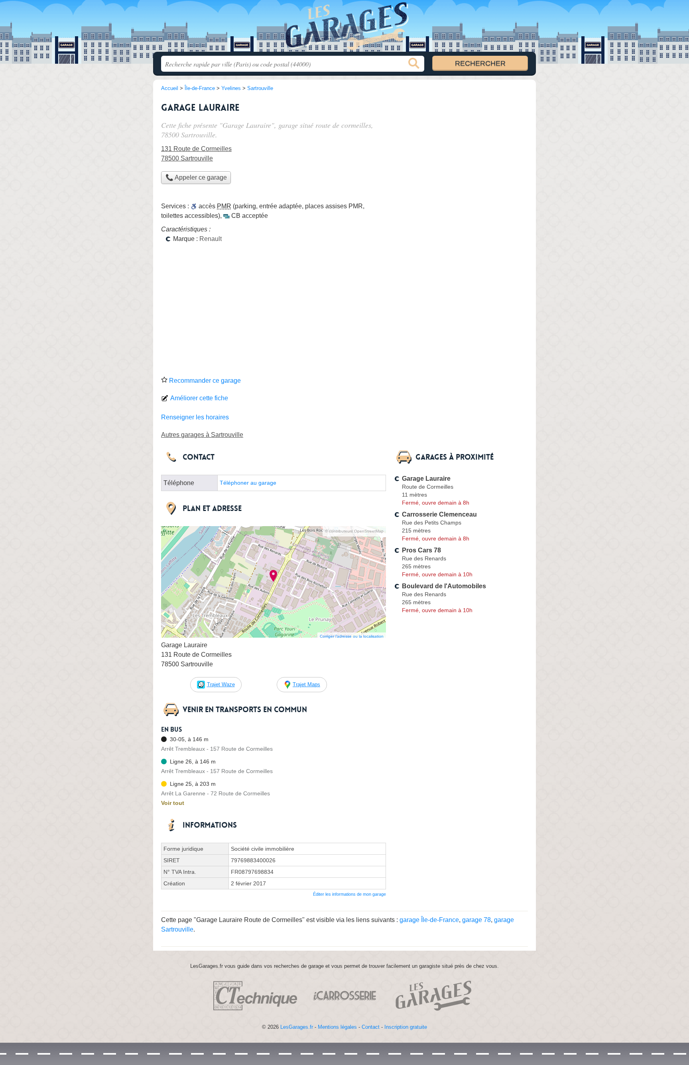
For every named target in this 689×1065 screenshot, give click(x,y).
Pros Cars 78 (421, 550)
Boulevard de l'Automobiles (444, 586)
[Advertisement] (344, 312)
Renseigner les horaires (195, 417)
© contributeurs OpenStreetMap (354, 531)
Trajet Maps (306, 684)
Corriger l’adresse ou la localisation (352, 636)
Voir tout (172, 803)
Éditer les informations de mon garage (349, 894)
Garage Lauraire (426, 478)
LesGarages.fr (296, 1027)
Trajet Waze (221, 684)
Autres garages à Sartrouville (202, 434)
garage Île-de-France (429, 919)
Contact (371, 1027)
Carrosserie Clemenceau (439, 514)
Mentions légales (337, 1027)
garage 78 (476, 919)
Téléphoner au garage (248, 483)
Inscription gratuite (405, 1027)
